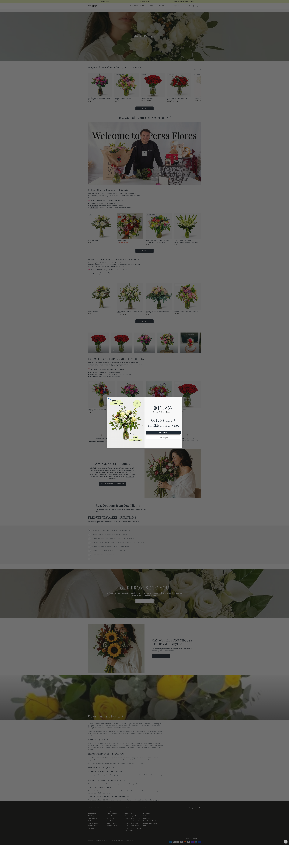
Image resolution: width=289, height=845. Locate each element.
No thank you (163, 438)
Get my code (163, 432)
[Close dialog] (109, 399)
